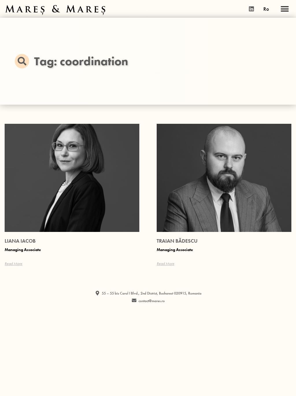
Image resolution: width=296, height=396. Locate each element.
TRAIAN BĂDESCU (177, 240)
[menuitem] (266, 9)
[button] (284, 8)
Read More (13, 263)
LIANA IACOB (20, 240)
